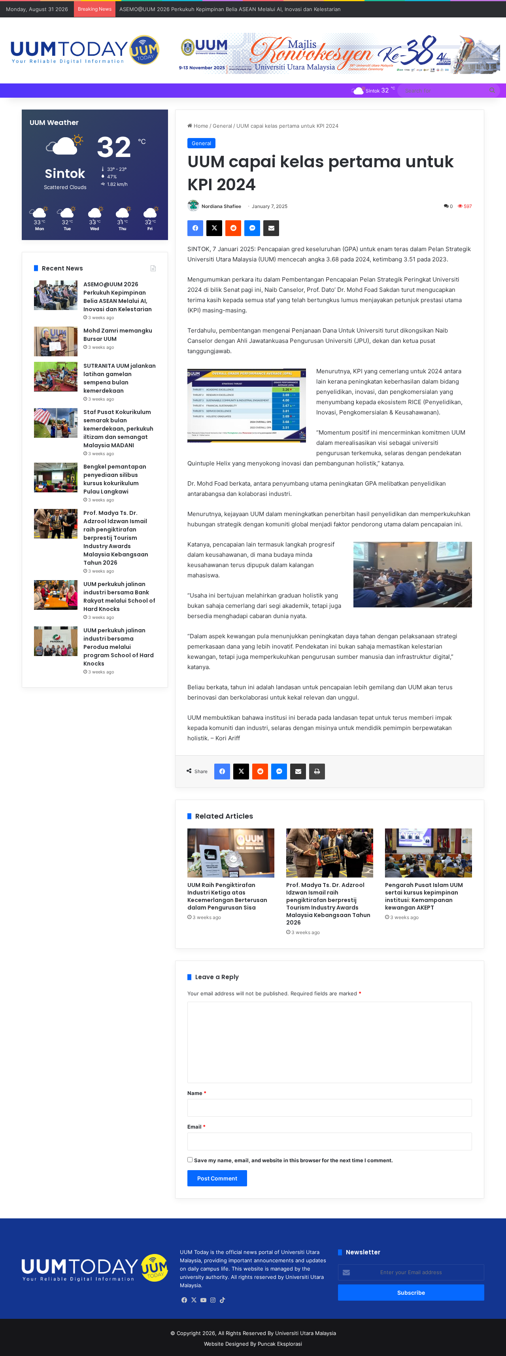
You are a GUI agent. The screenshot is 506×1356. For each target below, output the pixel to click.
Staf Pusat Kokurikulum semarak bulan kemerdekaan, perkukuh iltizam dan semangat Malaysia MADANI (118, 428)
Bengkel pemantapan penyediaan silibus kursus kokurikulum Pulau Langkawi (114, 479)
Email (196, 1126)
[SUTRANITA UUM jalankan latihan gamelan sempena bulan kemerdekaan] (55, 376)
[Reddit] (233, 228)
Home (200, 126)
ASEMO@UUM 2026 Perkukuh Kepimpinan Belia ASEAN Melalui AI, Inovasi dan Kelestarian (230, 9)
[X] (214, 228)
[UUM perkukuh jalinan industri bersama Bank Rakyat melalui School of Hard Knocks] (55, 595)
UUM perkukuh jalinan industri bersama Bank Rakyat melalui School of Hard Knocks (119, 596)
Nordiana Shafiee (221, 206)
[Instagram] (213, 1300)
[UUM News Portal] (84, 50)
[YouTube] (203, 1300)
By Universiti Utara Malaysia (302, 1333)
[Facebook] (195, 228)
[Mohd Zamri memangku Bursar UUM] (55, 341)
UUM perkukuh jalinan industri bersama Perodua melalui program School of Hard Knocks (118, 647)
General (222, 126)
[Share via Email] (271, 228)
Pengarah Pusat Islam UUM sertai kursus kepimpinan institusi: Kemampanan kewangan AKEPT (424, 896)
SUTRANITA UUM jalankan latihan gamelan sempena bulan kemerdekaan (119, 378)
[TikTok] (222, 1300)
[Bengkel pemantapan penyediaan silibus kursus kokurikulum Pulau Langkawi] (55, 477)
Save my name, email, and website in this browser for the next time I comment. (293, 1160)
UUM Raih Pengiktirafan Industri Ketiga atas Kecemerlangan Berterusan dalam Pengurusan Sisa (227, 896)
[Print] (317, 771)
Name (196, 1093)
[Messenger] (252, 228)
